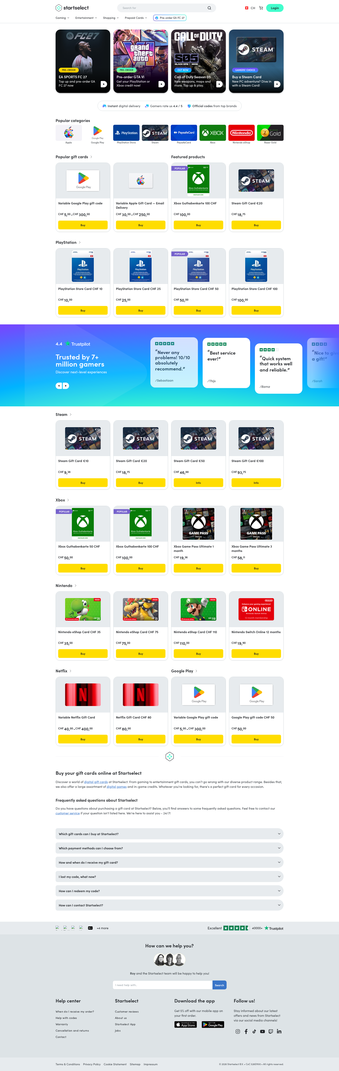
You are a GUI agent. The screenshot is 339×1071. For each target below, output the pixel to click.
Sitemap (135, 1064)
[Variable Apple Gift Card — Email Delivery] (141, 180)
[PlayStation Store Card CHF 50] (198, 266)
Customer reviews (127, 1011)
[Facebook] (246, 1031)
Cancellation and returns (72, 1030)
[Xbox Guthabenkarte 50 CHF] (83, 524)
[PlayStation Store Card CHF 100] (256, 266)
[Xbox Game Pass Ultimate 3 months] (256, 524)
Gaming (61, 18)
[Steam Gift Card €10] (83, 438)
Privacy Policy (92, 1064)
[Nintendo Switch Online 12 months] (256, 609)
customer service (68, 813)
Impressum (151, 1064)
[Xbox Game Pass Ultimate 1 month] (198, 524)
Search (219, 985)
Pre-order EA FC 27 (172, 18)
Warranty (62, 1024)
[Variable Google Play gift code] (83, 180)
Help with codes (66, 1018)
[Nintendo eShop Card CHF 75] (141, 609)
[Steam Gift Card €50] (198, 438)
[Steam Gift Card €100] (256, 438)
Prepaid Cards (134, 18)
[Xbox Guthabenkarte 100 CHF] (198, 180)
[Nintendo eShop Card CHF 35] (83, 609)
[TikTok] (254, 1031)
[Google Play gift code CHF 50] (256, 694)
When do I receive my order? (75, 1011)
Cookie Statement (115, 1064)
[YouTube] (262, 1031)
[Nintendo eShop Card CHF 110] (198, 609)
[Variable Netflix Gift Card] (83, 694)
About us (121, 1018)
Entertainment (84, 18)
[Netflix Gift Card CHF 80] (141, 694)
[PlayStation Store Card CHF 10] (83, 266)
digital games (117, 786)
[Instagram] (238, 1031)
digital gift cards (96, 782)
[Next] (66, 386)
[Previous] (59, 386)
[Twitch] (271, 1031)
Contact (61, 1037)
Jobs (118, 1030)
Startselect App (125, 1024)
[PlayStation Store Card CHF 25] (140, 266)
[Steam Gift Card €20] (256, 180)
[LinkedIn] (279, 1031)
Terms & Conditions (68, 1064)
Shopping (109, 18)
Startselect (126, 1000)
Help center (68, 1000)
